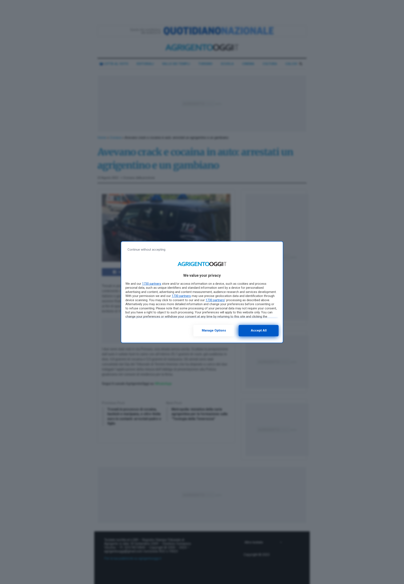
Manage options (214, 330)
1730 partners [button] (151, 284)
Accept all (259, 330)
